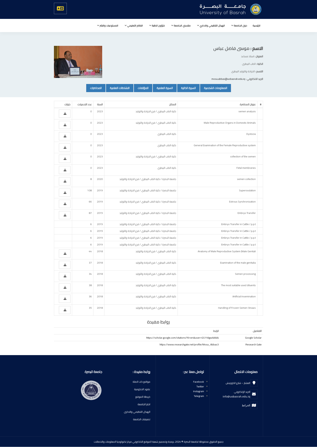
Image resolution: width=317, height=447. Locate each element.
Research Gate (253, 344)
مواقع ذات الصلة (141, 381)
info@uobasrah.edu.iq (236, 396)
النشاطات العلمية (118, 88)
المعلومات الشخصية (213, 88)
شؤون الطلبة (158, 25)
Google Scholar (253, 337)
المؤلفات (141, 88)
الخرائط (246, 405)
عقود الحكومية (142, 389)
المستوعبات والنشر (108, 25)
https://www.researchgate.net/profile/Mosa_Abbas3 (189, 344)
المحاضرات (94, 88)
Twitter (200, 386)
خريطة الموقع (142, 396)
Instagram (198, 391)
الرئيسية (256, 25)
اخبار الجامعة (144, 404)
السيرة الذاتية (186, 88)
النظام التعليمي (135, 25)
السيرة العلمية (163, 88)
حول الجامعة (240, 25)
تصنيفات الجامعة (141, 419)
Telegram (199, 396)
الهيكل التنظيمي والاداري (212, 25)
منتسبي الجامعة (181, 25)
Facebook (198, 381)
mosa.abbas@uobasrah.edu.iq (228, 78)
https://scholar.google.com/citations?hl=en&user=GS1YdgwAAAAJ (182, 337)
